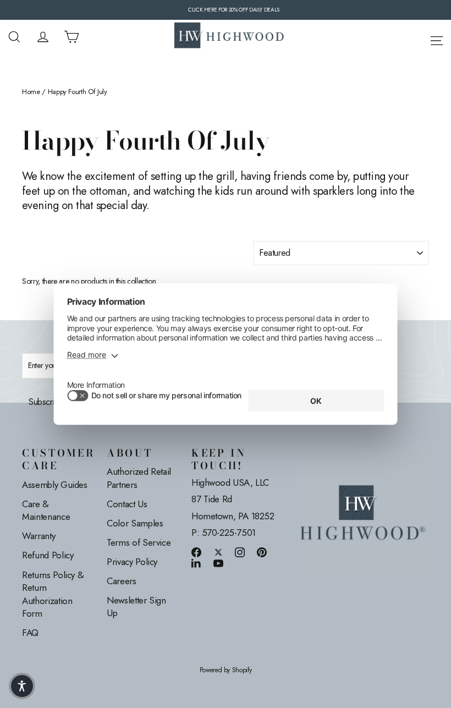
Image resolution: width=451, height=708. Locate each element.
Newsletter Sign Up (136, 607)
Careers (121, 581)
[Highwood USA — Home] (229, 36)
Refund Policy (47, 555)
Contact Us (127, 504)
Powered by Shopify (226, 670)
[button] (22, 686)
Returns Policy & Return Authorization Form (53, 594)
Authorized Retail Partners (139, 478)
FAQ (30, 632)
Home (31, 92)
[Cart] (71, 37)
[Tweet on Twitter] (218, 552)
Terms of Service (138, 542)
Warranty (38, 535)
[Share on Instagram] (240, 552)
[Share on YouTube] (218, 563)
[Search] (14, 37)
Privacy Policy (132, 561)
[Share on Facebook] (196, 552)
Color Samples (135, 523)
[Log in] (43, 37)
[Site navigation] (436, 39)
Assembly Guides (54, 484)
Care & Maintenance (46, 510)
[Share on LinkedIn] (196, 563)
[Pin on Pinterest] (262, 552)
